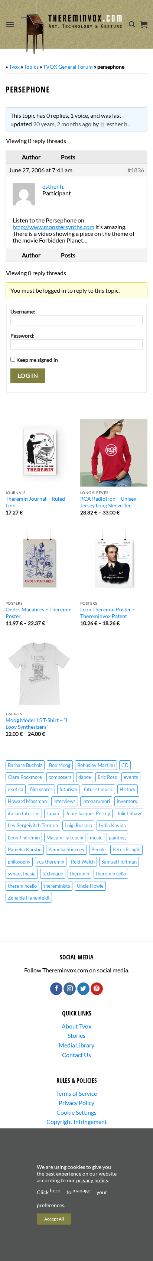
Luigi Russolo (78, 825)
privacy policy (92, 1180)
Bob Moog (60, 765)
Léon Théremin (24, 838)
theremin (79, 874)
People (98, 849)
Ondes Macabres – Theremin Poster (39, 613)
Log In (28, 375)
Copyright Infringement (76, 1121)
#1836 (135, 170)
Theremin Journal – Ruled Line (35, 502)
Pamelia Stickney (66, 849)
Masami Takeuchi (64, 838)
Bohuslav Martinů (96, 765)
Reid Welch (83, 862)
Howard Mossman (27, 801)
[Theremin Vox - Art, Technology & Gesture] (71, 27)
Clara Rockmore (25, 777)
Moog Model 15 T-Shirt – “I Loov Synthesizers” (36, 723)
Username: (22, 311)
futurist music (98, 789)
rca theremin (50, 862)
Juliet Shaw (129, 813)
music (96, 838)
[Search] (132, 24)
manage (81, 1190)
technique (52, 874)
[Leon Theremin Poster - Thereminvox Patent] (113, 563)
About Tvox (76, 1026)
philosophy (19, 862)
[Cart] (143, 24)
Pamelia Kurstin (25, 849)
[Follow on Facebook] (56, 988)
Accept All (54, 1219)
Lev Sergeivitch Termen (33, 825)
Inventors (127, 801)
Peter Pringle (126, 849)
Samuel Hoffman (119, 862)
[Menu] (10, 24)
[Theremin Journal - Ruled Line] (39, 452)
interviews (64, 801)
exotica (15, 789)
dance (84, 777)
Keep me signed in (37, 360)
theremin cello (111, 874)
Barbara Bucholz (25, 765)
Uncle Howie (90, 886)
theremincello (22, 886)
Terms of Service (76, 1093)
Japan (52, 813)
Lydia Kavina (112, 825)
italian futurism (24, 813)
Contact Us (76, 1054)
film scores (41, 789)
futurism (68, 789)
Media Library (76, 1045)
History (128, 789)
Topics (31, 67)
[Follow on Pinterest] (97, 988)
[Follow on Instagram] (70, 988)
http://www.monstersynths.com (53, 226)
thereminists (56, 886)
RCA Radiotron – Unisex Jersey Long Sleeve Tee (108, 502)
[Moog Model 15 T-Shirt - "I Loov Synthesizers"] (39, 674)
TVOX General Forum (68, 67)
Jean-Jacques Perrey (88, 813)
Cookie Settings (76, 1112)
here (55, 1190)
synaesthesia (22, 874)
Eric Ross (107, 777)
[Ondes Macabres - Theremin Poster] (39, 563)
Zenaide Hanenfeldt (29, 898)
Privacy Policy (76, 1102)
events (131, 777)
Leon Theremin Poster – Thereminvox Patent (107, 613)
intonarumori (96, 801)
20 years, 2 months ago (62, 123)
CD (124, 765)
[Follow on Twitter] (83, 988)
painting (117, 838)
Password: (22, 335)
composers (60, 777)
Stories (76, 1035)
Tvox (14, 67)
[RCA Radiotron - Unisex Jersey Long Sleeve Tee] (113, 452)
